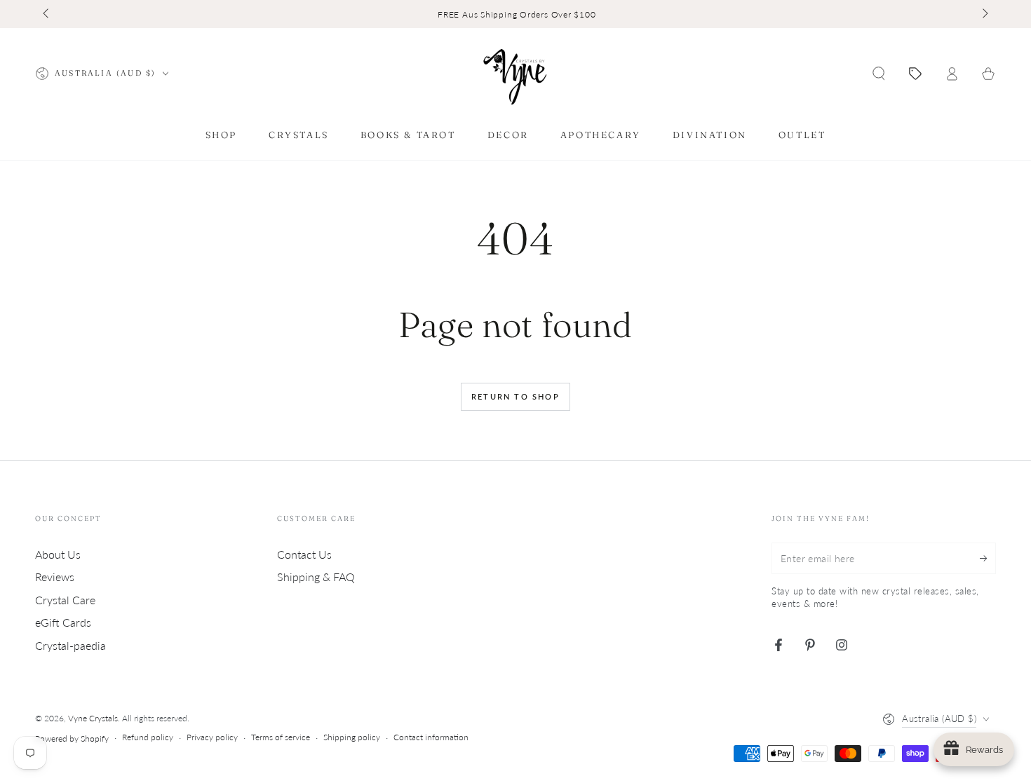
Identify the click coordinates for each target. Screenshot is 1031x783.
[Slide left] (47, 14)
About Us (58, 554)
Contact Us (304, 554)
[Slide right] (984, 14)
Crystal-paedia (70, 645)
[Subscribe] (988, 558)
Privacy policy (212, 737)
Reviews (54, 576)
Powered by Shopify (72, 738)
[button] (879, 73)
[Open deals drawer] (915, 73)
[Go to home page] (515, 73)
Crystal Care (65, 599)
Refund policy (147, 737)
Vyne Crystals (93, 718)
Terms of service (280, 737)
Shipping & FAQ (316, 576)
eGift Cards (63, 622)
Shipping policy (351, 737)
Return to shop (515, 396)
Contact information (431, 737)
